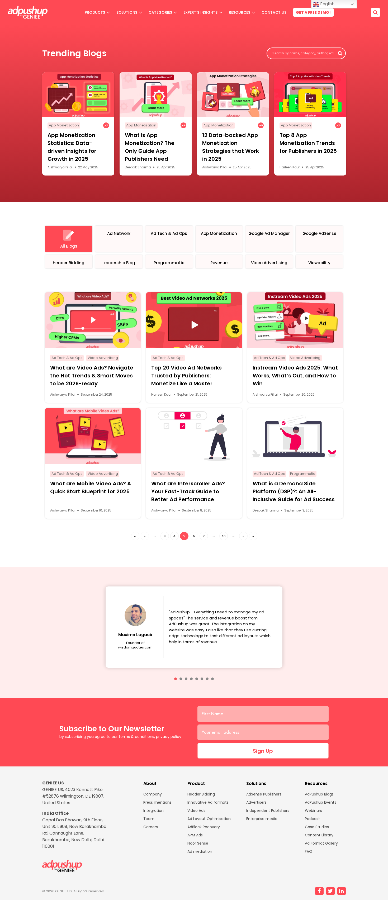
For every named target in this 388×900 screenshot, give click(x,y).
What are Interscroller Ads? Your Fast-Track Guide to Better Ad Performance (188, 491)
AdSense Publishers (263, 794)
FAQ (308, 851)
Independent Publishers (267, 810)
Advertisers (256, 802)
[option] (78, 124)
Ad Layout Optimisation (209, 818)
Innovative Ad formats (208, 802)
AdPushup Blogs (319, 794)
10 (223, 536)
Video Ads (196, 810)
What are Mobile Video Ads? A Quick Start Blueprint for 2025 (90, 487)
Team (148, 818)
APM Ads (195, 835)
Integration (153, 810)
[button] (175, 679)
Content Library (319, 835)
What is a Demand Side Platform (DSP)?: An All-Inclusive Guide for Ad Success (294, 491)
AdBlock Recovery (203, 827)
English (326, 4)
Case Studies (317, 827)
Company (152, 794)
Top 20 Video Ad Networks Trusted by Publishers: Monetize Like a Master (186, 375)
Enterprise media (261, 818)
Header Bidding (201, 794)
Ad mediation (199, 851)
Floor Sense (197, 843)
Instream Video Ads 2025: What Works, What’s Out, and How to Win (295, 375)
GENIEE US (63, 891)
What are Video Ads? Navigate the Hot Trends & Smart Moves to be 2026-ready (91, 375)
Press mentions (157, 802)
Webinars (313, 810)
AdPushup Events (320, 802)
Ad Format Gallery (321, 843)
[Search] (375, 12)
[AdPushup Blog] (28, 12)
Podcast (312, 818)
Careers (150, 827)
